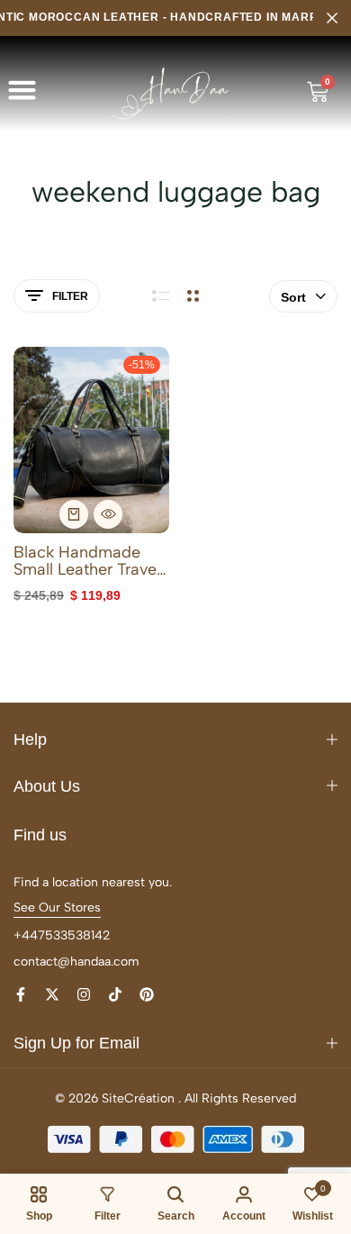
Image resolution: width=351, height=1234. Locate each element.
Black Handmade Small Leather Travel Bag (87, 561)
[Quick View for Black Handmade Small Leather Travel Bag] (108, 514)
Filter (70, 296)
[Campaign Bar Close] (332, 18)
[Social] (21, 995)
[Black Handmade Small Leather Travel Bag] (91, 440)
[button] (22, 90)
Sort (293, 297)
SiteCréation (138, 1098)
